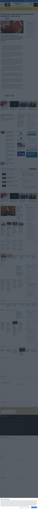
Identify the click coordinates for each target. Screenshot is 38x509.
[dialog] (19, 503)
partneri (4, 500)
